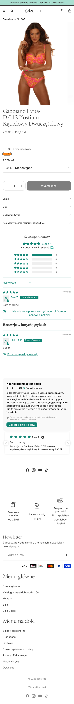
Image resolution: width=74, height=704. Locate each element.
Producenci (9, 636)
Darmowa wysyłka (13, 514)
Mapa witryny (11, 661)
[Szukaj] (12, 11)
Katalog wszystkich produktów (21, 592)
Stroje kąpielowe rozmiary (18, 649)
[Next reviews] (68, 443)
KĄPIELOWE (19, 19)
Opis (5, 207)
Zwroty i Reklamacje (15, 655)
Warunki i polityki (37, 687)
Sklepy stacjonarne (14, 630)
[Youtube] (40, 470)
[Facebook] (27, 470)
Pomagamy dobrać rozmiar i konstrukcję (24, 223)
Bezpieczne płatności (61, 510)
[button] (21, 255)
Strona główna (11, 586)
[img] (10, 292)
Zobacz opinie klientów (22, 424)
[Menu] (4, 11)
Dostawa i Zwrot (11, 215)
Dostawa (8, 643)
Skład (6, 198)
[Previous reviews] (6, 443)
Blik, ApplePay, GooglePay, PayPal (60, 519)
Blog (5, 604)
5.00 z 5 (46, 243)
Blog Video (9, 610)
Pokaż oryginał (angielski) (22, 354)
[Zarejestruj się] (66, 555)
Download (9, 667)
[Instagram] (34, 470)
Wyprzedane (48, 185)
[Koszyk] (70, 11)
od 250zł (13, 519)
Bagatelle (7, 19)
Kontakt (7, 598)
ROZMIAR (9, 160)
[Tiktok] (46, 470)
